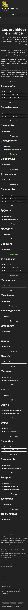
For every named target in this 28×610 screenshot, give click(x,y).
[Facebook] (5, 603)
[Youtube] (21, 603)
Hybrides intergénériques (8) (12, 201)
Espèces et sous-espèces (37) (13, 410)
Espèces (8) (7, 264)
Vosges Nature (11, 9)
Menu (14, 14)
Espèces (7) (7, 483)
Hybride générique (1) (10, 116)
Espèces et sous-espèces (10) (13, 92)
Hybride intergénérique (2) (12, 98)
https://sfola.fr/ (3, 562)
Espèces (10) (8, 216)
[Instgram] (13, 603)
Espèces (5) (7, 377)
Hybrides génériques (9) (11, 431)
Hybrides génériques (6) (11, 95)
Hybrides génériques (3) (11, 219)
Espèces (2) (7, 316)
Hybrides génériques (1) (11, 450)
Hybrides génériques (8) (11, 198)
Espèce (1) (7, 131)
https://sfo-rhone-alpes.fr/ (5, 561)
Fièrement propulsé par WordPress (10, 606)
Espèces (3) (7, 113)
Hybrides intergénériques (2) (12, 149)
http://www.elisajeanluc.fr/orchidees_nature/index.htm (11, 559)
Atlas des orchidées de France (6, 557)
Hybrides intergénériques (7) (12, 271)
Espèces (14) (8, 195)
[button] (14, 91)
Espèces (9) (7, 428)
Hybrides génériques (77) (11, 413)
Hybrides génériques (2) (11, 380)
